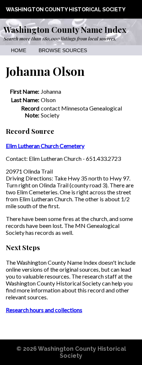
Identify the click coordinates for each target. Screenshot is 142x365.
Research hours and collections (44, 309)
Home (18, 50)
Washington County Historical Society (66, 9)
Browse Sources (63, 50)
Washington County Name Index (65, 29)
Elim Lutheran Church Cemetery (45, 145)
